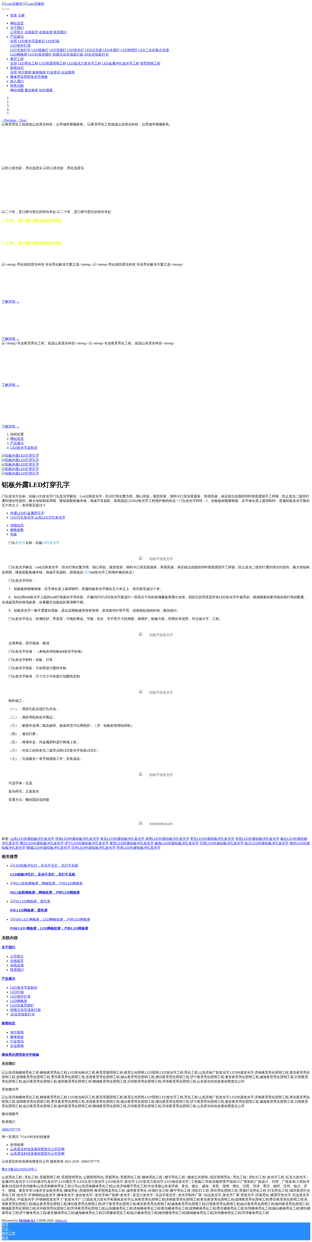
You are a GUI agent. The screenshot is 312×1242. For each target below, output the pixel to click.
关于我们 (8, 947)
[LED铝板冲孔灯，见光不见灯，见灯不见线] (44, 865)
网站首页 (17, 23)
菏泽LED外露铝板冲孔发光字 (138, 847)
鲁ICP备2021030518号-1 (19, 1169)
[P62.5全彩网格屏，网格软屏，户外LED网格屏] (46, 883)
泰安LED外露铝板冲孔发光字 (132, 843)
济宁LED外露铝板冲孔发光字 (87, 843)
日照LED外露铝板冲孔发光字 (222, 843)
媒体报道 (17, 1037)
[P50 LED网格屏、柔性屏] (30, 901)
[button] (9, 120)
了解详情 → (11, 301)
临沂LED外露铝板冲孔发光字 (267, 843)
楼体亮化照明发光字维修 (20, 1054)
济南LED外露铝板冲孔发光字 (77, 839)
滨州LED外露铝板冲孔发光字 (93, 847)
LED (45, 542)
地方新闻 (17, 1032)
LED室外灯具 (20, 996)
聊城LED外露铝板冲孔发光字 (48, 847)
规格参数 (17, 530)
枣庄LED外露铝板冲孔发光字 (212, 839)
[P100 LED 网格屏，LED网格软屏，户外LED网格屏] (50, 919)
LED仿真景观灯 (22, 1005)
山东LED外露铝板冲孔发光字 (32, 839)
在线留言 (17, 961)
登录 (13, 15)
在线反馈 (17, 965)
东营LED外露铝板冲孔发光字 (257, 839)
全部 (13, 41)
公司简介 (17, 956)
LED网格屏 (18, 1001)
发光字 (20, 542)
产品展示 (17, 443)
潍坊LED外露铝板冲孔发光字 (42, 843)
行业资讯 (17, 1041)
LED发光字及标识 (23, 447)
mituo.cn (61, 1220)
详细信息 (17, 525)
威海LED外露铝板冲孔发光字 (177, 843)
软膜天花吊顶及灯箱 (25, 1010)
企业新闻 (17, 1046)
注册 (21, 15)
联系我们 (17, 970)
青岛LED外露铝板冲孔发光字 (122, 839)
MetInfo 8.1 (27, 1220)
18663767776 (11, 1129)
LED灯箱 (17, 992)
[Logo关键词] (156, 4)
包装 (13, 534)
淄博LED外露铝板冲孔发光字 (167, 839)
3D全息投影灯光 (22, 1014)
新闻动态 (8, 1023)
